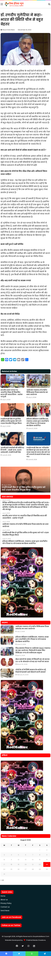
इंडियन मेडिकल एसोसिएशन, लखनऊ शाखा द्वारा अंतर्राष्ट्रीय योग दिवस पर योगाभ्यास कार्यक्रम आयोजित (37, 422)
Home (3, 896)
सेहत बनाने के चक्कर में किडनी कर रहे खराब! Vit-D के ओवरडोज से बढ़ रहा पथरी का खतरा (32, 660)
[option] (25, 480)
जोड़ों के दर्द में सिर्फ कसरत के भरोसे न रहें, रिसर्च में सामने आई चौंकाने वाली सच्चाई (30, 670)
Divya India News (8, 30)
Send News (5, 910)
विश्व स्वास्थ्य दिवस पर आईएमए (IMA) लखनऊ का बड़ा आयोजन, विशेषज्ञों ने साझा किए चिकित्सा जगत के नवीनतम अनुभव (32, 650)
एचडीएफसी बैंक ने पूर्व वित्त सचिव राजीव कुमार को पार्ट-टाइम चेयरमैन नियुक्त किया (11, 421)
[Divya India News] (14, 4)
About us (4, 900)
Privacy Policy (6, 903)
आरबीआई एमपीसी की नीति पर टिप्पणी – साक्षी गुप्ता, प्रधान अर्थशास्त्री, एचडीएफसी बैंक (12, 450)
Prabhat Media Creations (35, 940)
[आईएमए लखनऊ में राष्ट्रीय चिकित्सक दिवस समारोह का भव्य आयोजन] (38, 381)
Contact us (5, 907)
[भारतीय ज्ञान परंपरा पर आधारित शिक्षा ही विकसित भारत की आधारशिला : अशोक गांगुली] (13, 381)
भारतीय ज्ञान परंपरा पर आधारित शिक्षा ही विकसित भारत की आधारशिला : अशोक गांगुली (12, 393)
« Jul (2, 880)
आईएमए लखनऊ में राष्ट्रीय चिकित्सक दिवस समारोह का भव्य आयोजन (37, 392)
